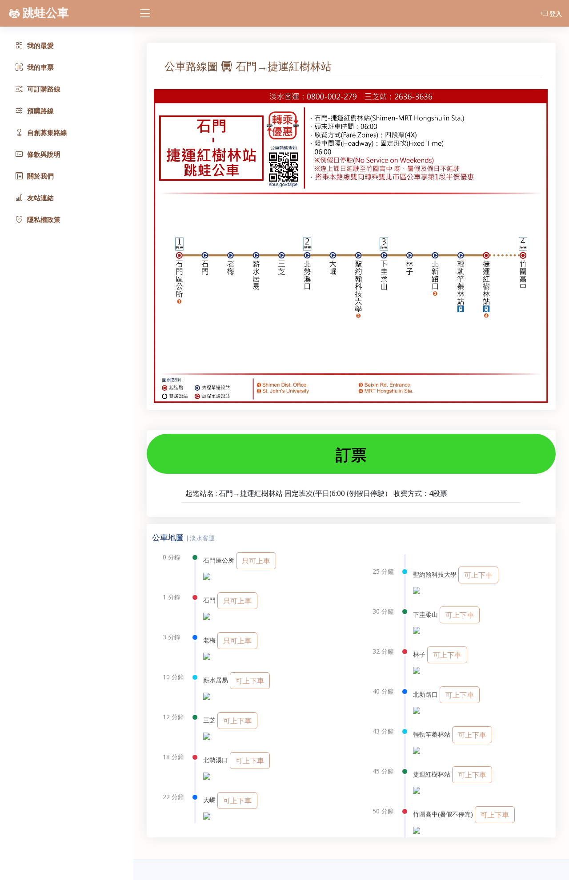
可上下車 (250, 681)
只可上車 (256, 561)
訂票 (351, 454)
